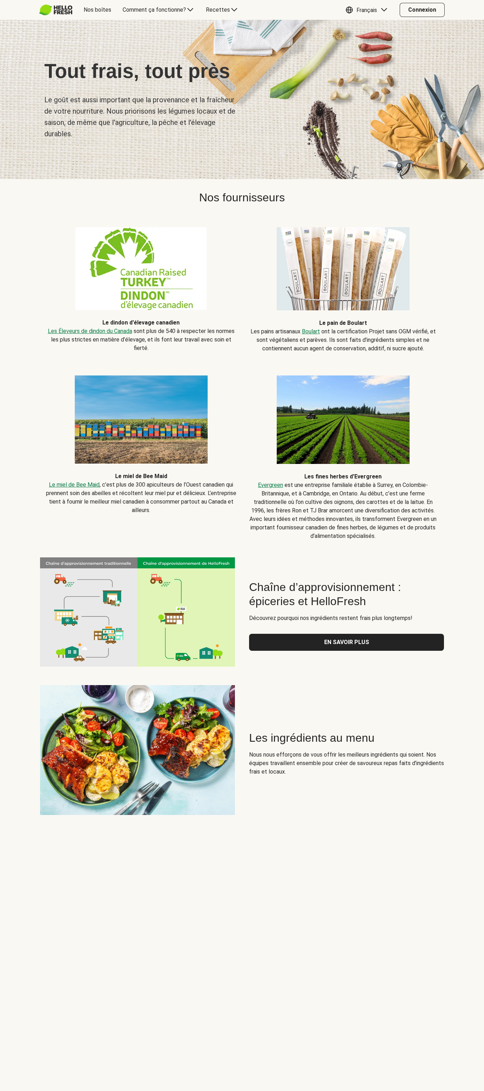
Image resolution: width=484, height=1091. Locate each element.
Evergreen (270, 485)
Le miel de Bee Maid (74, 484)
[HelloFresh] (55, 10)
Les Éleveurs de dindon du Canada (90, 331)
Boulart (311, 331)
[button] (368, 10)
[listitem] (141, 284)
